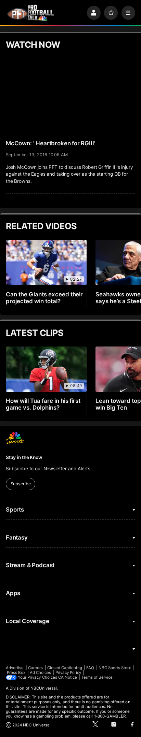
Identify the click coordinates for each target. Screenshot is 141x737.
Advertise (15, 667)
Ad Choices (40, 672)
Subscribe (21, 483)
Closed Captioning (64, 667)
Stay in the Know (24, 457)
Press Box (16, 672)
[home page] (30, 13)
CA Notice (67, 677)
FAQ (90, 667)
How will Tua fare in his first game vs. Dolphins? (43, 404)
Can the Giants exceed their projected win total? (44, 298)
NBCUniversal (43, 688)
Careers (35, 667)
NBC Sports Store (115, 667)
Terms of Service (97, 677)
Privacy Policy (68, 672)
